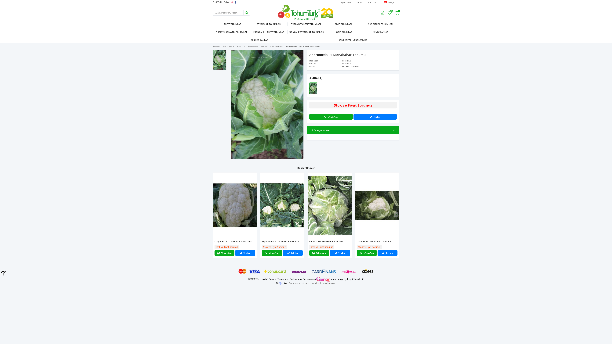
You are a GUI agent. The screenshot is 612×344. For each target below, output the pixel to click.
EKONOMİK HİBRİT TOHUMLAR (268, 32)
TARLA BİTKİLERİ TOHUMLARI (306, 24)
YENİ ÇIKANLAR (380, 32)
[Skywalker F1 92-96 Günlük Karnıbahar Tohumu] (282, 205)
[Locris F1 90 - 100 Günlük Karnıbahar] (377, 205)
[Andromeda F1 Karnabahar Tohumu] (313, 88)
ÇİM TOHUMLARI (343, 24)
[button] (396, 214)
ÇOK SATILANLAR (259, 40)
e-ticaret (306, 282)
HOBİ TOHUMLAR (343, 32)
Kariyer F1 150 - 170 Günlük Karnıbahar (233, 241)
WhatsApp (333, 117)
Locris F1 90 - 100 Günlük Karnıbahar (374, 241)
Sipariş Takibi (346, 2)
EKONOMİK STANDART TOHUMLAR (306, 32)
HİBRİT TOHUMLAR (231, 24)
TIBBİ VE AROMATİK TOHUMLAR (231, 32)
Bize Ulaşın (372, 2)
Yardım (360, 2)
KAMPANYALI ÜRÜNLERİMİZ (353, 40)
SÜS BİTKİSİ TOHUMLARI (380, 24)
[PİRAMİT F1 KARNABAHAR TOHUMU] (330, 205)
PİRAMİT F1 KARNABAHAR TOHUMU (326, 241)
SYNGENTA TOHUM (350, 66)
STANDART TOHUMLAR (269, 24)
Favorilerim (391, 11)
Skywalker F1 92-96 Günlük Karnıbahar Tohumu (285, 241)
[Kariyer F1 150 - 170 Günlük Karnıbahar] (235, 205)
